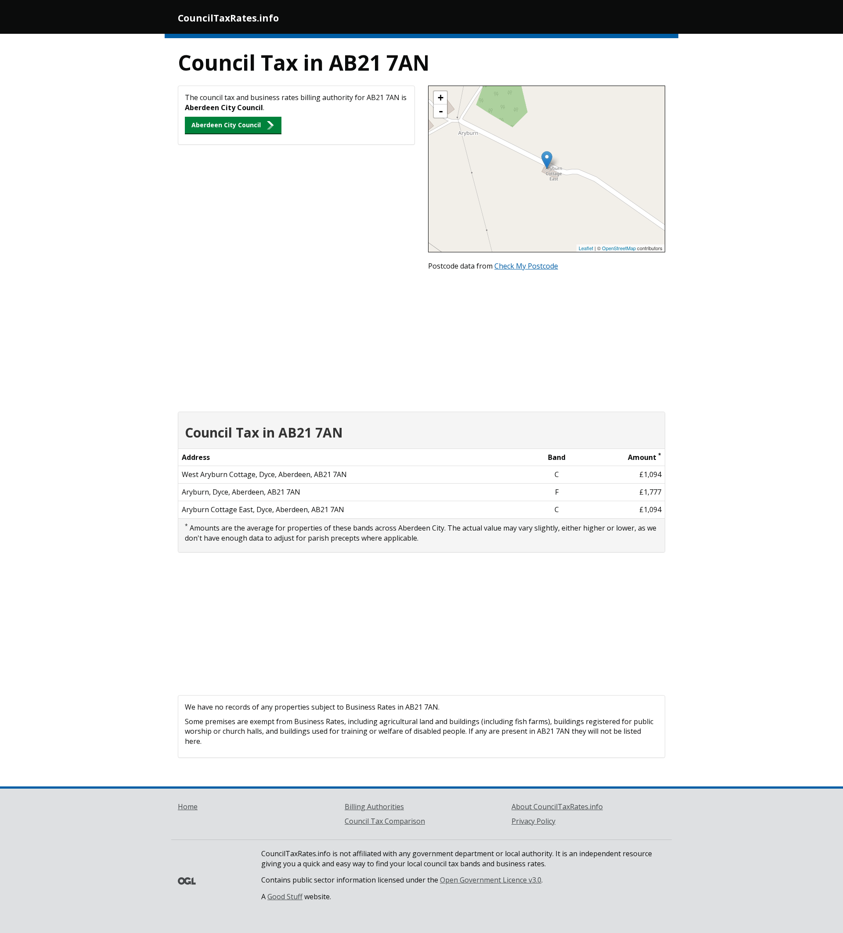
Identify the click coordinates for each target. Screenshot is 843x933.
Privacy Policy (533, 821)
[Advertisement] (421, 339)
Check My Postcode (526, 266)
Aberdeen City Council (226, 125)
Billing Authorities (374, 806)
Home (188, 806)
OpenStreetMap (619, 247)
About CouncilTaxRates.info (557, 806)
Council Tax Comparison (385, 821)
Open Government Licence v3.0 (490, 880)
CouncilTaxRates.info (228, 18)
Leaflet (586, 247)
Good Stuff (285, 896)
